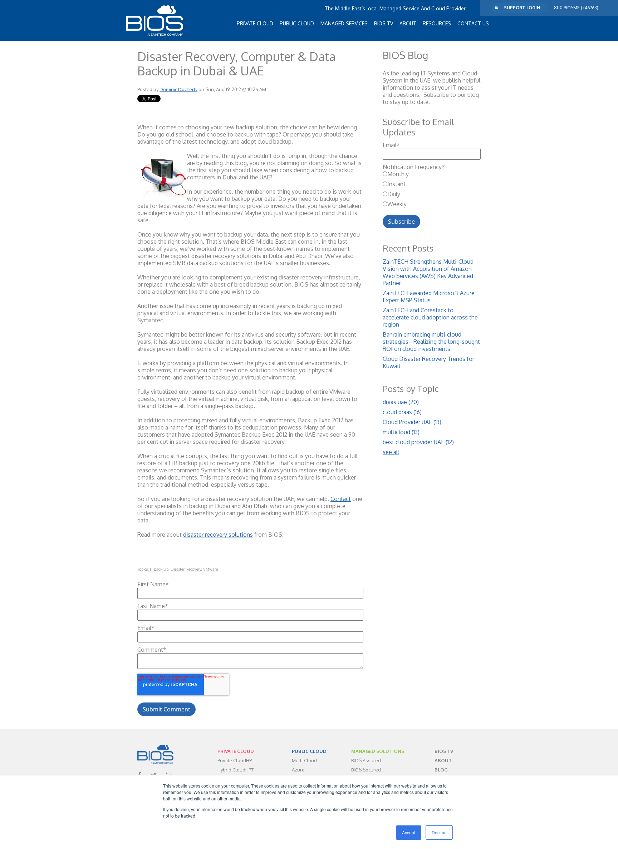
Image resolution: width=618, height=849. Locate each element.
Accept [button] (408, 832)
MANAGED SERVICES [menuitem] (344, 23)
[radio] (432, 174)
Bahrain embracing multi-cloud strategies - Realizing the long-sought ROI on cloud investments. (431, 341)
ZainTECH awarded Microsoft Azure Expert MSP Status (429, 296)
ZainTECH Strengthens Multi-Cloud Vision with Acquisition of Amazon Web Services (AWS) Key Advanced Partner (428, 272)
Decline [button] (439, 832)
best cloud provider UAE (418, 442)
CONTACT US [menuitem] (473, 23)
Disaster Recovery (186, 569)
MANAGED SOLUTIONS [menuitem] (377, 751)
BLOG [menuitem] (441, 770)
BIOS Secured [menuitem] (366, 770)
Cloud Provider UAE (412, 422)
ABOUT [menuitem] (407, 23)
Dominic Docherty (178, 89)
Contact (340, 498)
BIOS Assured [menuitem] (366, 760)
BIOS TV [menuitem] (383, 23)
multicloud (401, 432)
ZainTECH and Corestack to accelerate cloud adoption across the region (430, 317)
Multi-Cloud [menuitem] (304, 760)
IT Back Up (159, 569)
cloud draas (402, 412)
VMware (210, 569)
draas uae (401, 402)
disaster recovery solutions (218, 534)
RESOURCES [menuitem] (437, 23)
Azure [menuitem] (298, 770)
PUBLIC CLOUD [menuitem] (297, 23)
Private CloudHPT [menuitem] (235, 760)
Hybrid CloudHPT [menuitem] (235, 770)
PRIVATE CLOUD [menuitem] (255, 23)
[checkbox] (432, 189)
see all (391, 452)
